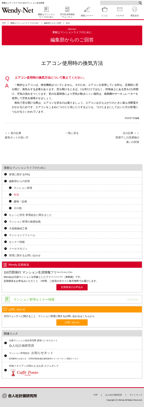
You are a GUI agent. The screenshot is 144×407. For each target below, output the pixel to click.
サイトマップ (136, 395)
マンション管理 (23, 187)
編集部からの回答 (19, 181)
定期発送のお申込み (72, 287)
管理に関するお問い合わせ (25, 255)
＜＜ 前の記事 (16, 135)
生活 (68, 23)
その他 (18, 208)
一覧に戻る (72, 133)
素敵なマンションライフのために (46, 15)
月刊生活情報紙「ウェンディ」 (67, 15)
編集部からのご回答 (52, 23)
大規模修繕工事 (18, 228)
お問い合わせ (72, 322)
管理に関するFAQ (19, 174)
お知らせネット (43, 355)
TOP (4, 23)
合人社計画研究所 (33, 343)
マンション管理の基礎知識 (25, 221)
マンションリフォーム (22, 235)
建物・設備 (20, 201)
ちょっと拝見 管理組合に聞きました (30, 214)
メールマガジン (18, 248)
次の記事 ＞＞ (127, 137)
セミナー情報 (17, 241)
